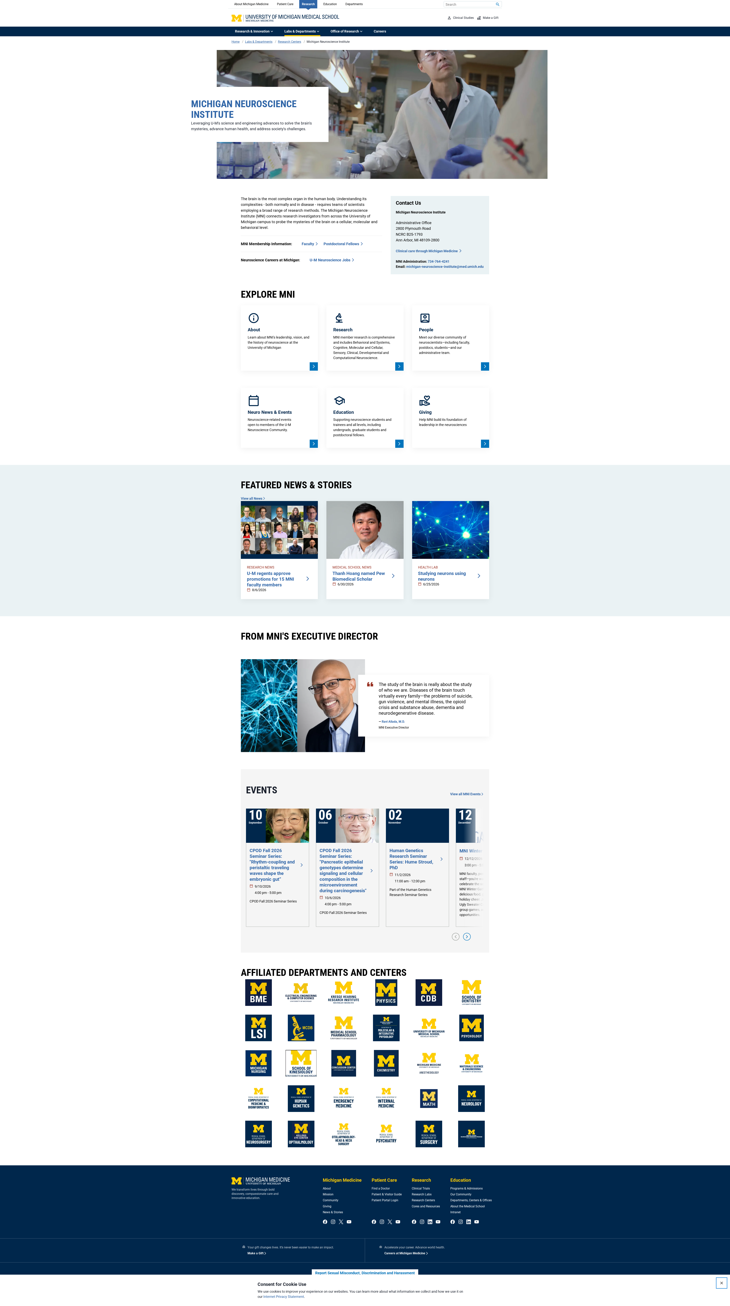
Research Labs (422, 1194)
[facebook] (325, 1222)
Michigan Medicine (342, 1180)
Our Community (460, 1194)
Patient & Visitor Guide (387, 1194)
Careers (380, 31)
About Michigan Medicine (251, 4)
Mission (328, 1194)
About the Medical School (467, 1206)
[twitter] (341, 1222)
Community (330, 1200)
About (327, 1188)
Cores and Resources (426, 1206)
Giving (327, 1206)
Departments (354, 4)
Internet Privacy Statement (283, 1297)
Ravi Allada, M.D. (393, 721)
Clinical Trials (421, 1188)
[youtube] (349, 1222)
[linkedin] (430, 1222)
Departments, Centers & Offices (471, 1200)
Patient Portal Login (385, 1200)
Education (330, 4)
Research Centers (423, 1200)
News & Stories (333, 1212)
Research (308, 4)
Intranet (455, 1212)
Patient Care (285, 4)
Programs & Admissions (466, 1188)
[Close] (721, 1283)
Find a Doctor (381, 1188)
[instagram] (333, 1222)
